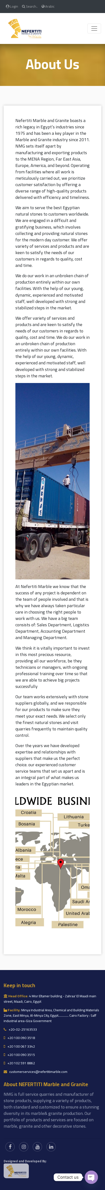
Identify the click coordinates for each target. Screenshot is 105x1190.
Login (13, 6)
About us (52, 64)
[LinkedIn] (51, 1146)
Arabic (49, 6)
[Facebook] (10, 1146)
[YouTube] (37, 1146)
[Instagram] (23, 1146)
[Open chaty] (91, 1177)
